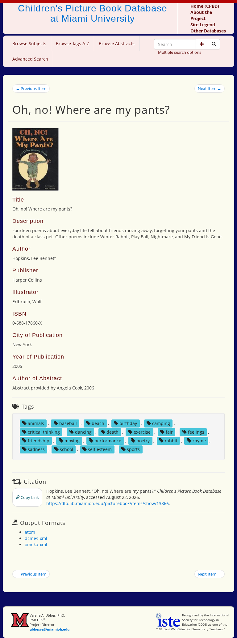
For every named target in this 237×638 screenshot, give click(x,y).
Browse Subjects (29, 43)
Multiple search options (179, 52)
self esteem (100, 449)
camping (161, 423)
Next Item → (209, 88)
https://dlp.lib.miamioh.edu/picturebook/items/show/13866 (107, 503)
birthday (128, 423)
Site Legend (202, 25)
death (112, 432)
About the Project (201, 15)
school (66, 449)
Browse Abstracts (117, 43)
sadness (36, 449)
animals (36, 423)
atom (30, 532)
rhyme (199, 441)
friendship (38, 441)
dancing (83, 432)
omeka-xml (36, 544)
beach (98, 423)
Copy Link (29, 497)
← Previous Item (31, 88)
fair (169, 432)
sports (133, 449)
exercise (142, 432)
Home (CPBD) (204, 6)
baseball (68, 423)
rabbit (171, 441)
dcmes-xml (36, 538)
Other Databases (208, 31)
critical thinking (44, 432)
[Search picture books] (214, 44)
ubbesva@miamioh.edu (49, 629)
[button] (202, 44)
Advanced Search (30, 59)
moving (72, 441)
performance (107, 441)
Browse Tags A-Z (72, 43)
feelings (196, 432)
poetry (143, 441)
